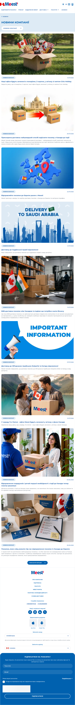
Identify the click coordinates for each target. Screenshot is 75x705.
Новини (5, 16)
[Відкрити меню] (69, 5)
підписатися (37, 696)
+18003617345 (31, 604)
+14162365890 (42, 604)
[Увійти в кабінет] (72, 5)
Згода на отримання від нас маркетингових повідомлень (25, 681)
